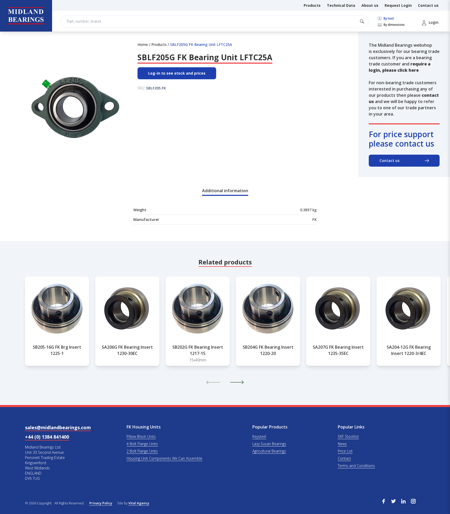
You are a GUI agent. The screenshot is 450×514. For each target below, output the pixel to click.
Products (312, 5)
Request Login (398, 5)
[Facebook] (383, 501)
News (342, 443)
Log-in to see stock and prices (176, 73)
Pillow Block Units (141, 436)
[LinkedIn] (403, 501)
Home (143, 44)
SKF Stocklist (348, 436)
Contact (344, 458)
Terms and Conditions (356, 465)
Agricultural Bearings (269, 451)
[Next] (237, 382)
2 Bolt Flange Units (142, 451)
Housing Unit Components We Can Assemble (164, 458)
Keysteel (259, 436)
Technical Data (341, 5)
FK (314, 219)
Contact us (428, 5)
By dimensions (394, 25)
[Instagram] (413, 501)
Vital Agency (138, 503)
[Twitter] (393, 501)
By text (388, 18)
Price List (345, 451)
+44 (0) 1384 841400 (47, 437)
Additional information (225, 190)
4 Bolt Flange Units (142, 443)
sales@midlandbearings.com (58, 427)
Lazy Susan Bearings (269, 443)
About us (369, 5)
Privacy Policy (100, 503)
